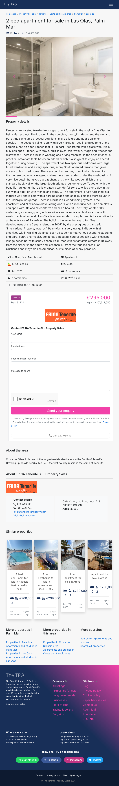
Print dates (90, 714)
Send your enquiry (60, 411)
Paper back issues (94, 700)
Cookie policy (91, 695)
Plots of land (60, 704)
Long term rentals (64, 695)
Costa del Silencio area (60, 14)
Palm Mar (78, 14)
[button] (14, 76)
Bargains (58, 714)
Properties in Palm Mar (19, 642)
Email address (18, 346)
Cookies (40, 775)
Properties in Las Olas (19, 653)
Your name (16, 333)
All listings (59, 686)
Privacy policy (92, 690)
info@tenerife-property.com (29, 511)
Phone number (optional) (24, 358)
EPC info (88, 718)
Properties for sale (64, 690)
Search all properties (92, 645)
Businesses (60, 700)
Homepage (11, 14)
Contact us (90, 704)
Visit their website (24, 515)
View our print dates (15, 704)
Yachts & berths (63, 709)
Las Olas (90, 14)
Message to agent (20, 371)
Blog (85, 686)
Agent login (90, 709)
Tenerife (42, 14)
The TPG (10, 4)
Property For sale (27, 14)
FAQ (65, 775)
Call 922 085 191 (62, 435)
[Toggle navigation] (111, 4)
